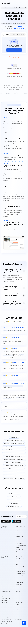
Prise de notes (13, 503)
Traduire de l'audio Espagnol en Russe (13, 462)
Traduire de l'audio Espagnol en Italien (13, 472)
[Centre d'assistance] (24, 623)
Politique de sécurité (17, 619)
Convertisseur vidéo (20, 566)
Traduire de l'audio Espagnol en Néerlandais (13, 459)
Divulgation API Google (6, 621)
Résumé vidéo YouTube (13, 506)
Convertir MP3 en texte (21, 541)
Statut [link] (17, 606)
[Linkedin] (1, 623)
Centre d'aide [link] (19, 604)
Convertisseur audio (20, 569)
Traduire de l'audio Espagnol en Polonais (13, 465)
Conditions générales (6, 617)
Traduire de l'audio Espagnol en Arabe (13, 456)
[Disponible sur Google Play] (16, 521)
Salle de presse (19, 602)
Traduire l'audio (14, 7)
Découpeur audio (19, 582)
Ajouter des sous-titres (6, 564)
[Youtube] (6, 623)
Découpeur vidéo (20, 580)
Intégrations (4, 544)
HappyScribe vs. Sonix (6, 598)
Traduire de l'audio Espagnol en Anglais (13, 443)
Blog (17, 609)
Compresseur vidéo (20, 573)
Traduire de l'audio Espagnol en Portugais (13, 446)
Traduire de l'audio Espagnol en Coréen (13, 478)
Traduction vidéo (13, 493)
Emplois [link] (17, 600)
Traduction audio (19, 536)
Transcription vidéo (13, 496)
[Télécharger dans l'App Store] (6, 521)
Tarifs (17, 593)
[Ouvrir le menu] (25, 3)
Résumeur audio (19, 549)
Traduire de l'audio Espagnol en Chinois (13, 475)
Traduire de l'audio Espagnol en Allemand (13, 453)
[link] (14, 27)
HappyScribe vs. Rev (6, 591)
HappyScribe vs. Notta (6, 596)
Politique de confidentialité (19, 617)
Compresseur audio (20, 571)
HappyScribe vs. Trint (6, 593)
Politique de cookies (6, 619)
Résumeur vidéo (19, 551)
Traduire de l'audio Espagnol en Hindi (13, 440)
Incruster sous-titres (20, 575)
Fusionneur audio (19, 577)
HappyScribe (5, 7)
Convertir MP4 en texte (21, 543)
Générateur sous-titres (13, 500)
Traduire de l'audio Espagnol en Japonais (13, 449)
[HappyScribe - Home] (6, 3)
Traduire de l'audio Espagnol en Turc (13, 468)
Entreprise (18, 591)
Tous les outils (19, 584)
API (2, 542)
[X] (4, 623)
